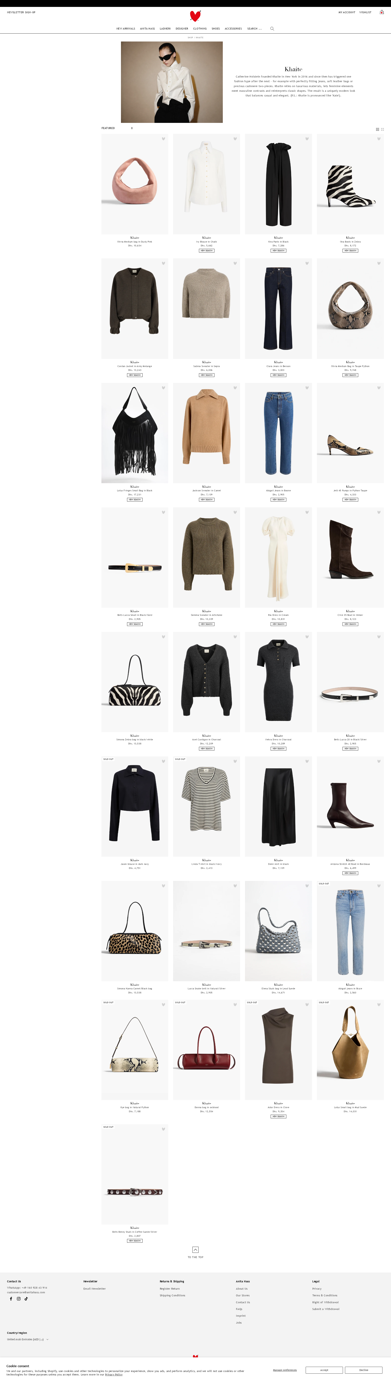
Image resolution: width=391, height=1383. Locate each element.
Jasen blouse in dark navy (135, 864)
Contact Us (243, 1302)
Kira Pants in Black (278, 241)
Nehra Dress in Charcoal (278, 739)
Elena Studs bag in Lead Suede (278, 988)
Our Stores (242, 1295)
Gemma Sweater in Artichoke (207, 615)
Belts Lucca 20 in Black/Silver (350, 739)
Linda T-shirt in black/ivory (207, 864)
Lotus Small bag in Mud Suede (350, 1107)
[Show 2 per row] (382, 129)
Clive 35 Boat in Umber (350, 615)
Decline (363, 1370)
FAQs (239, 1309)
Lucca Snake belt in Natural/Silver (206, 988)
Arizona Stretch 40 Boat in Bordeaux (350, 864)
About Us (241, 1288)
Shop (190, 37)
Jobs (239, 1322)
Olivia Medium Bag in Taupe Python (350, 366)
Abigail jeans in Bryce (350, 988)
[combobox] (260, 28)
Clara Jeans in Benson (279, 366)
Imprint (241, 1315)
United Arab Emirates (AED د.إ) (25, 1339)
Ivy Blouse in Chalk (206, 241)
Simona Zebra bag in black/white (134, 739)
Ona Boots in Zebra (350, 241)
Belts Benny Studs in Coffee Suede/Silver (134, 1232)
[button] (126, 28)
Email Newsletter (94, 1288)
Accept (324, 1370)
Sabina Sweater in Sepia (206, 366)
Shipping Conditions (172, 1295)
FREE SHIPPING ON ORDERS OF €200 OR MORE (195, 3)
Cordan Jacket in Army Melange (135, 366)
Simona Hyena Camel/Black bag (134, 988)
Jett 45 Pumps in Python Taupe (350, 490)
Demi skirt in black (278, 864)
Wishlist (365, 12)
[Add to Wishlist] (163, 139)
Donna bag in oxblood (207, 1107)
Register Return (170, 1288)
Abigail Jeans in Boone (278, 490)
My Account (347, 12)
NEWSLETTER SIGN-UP (21, 12)
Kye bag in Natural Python (135, 1107)
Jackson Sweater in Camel (206, 490)
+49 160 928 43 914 (34, 1287)
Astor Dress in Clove (278, 1107)
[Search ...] (272, 28)
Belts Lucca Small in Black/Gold (135, 615)
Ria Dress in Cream (278, 615)
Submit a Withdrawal (325, 1309)
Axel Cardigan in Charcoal (206, 739)
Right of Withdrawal (325, 1302)
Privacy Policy (113, 1374)
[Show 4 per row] (377, 129)
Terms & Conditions (324, 1295)
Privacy (316, 1288)
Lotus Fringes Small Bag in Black (135, 490)
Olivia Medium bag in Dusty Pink (134, 241)
